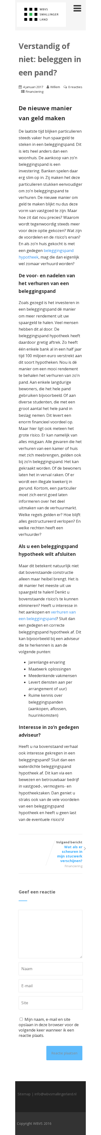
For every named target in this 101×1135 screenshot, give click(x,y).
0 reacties (75, 87)
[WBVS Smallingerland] (41, 27)
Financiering (34, 91)
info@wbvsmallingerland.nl (55, 1094)
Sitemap (24, 1094)
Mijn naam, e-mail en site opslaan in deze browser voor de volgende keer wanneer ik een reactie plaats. (49, 1027)
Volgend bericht (69, 851)
